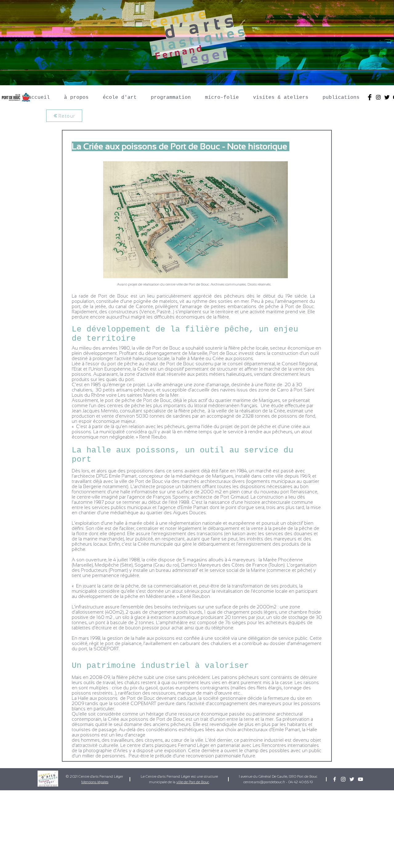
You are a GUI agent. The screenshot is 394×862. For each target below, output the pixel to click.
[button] (76, 95)
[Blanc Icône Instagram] (343, 779)
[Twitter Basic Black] (387, 97)
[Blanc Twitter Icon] (352, 779)
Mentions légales (94, 782)
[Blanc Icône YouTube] (360, 779)
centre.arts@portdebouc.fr (264, 782)
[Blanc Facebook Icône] (335, 779)
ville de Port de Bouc (192, 782)
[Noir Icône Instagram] (378, 97)
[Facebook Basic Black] (370, 97)
